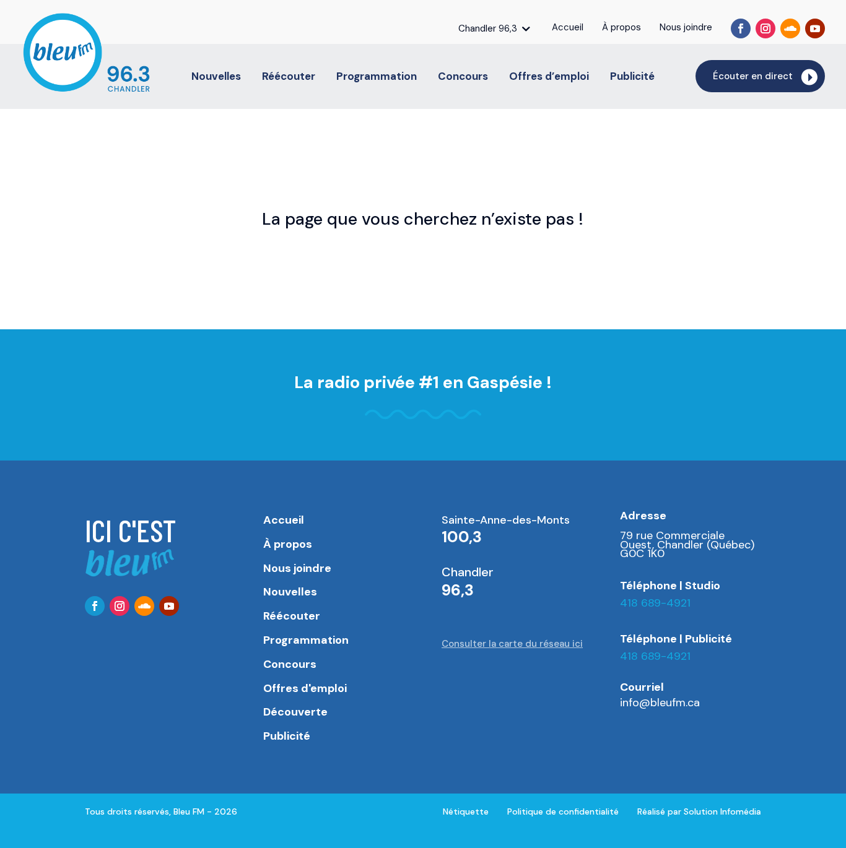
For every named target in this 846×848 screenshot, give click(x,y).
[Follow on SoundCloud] (790, 28)
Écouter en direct (753, 76)
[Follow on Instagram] (765, 28)
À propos (287, 544)
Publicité (632, 77)
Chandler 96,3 (487, 28)
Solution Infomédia (722, 811)
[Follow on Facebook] (741, 28)
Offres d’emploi (549, 77)
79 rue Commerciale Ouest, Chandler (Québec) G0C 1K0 (687, 544)
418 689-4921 (655, 602)
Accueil (283, 520)
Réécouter (288, 77)
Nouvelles (216, 77)
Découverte (295, 711)
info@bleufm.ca (660, 702)
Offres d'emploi (305, 688)
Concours (463, 77)
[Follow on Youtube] (815, 28)
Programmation (376, 77)
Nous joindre (297, 568)
